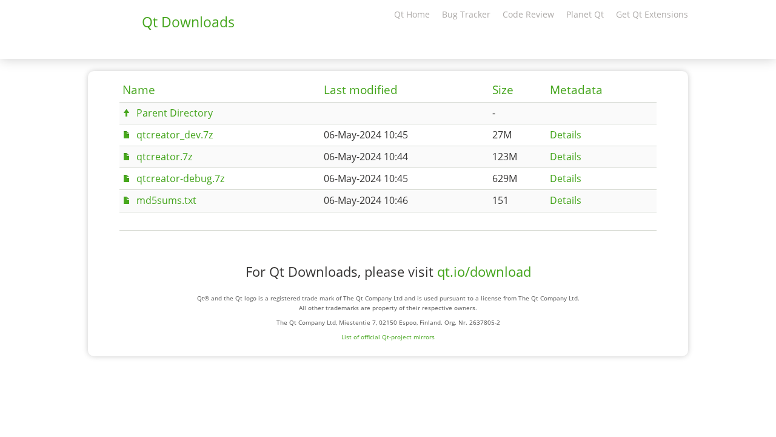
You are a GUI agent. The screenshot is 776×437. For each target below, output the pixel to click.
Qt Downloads (188, 22)
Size (502, 90)
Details (565, 134)
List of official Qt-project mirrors (388, 337)
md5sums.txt (166, 200)
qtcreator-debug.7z (180, 178)
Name (138, 90)
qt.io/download (484, 271)
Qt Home (412, 14)
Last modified (361, 90)
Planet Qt (585, 14)
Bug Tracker (466, 14)
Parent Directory (174, 113)
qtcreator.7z (164, 156)
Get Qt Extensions (652, 14)
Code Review (528, 14)
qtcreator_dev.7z (174, 134)
